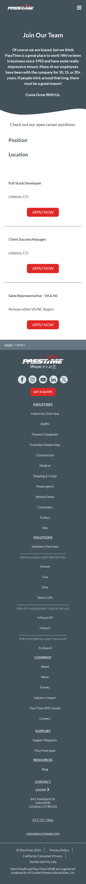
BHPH (45, 424)
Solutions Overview (45, 546)
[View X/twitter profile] (64, 379)
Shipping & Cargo (45, 476)
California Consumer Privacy (42, 856)
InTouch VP (45, 617)
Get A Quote (43, 392)
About (45, 666)
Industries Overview (45, 413)
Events (45, 687)
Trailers (45, 517)
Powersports (45, 486)
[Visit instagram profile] (32, 379)
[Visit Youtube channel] (43, 379)
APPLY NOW (42, 212)
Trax (45, 577)
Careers (45, 718)
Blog (45, 769)
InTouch (45, 628)
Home (8, 345)
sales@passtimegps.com (42, 833)
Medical (45, 465)
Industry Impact (45, 698)
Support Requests (45, 740)
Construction (45, 455)
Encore (45, 566)
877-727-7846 (43, 820)
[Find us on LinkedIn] (53, 379)
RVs (45, 528)
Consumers (45, 507)
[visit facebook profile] (22, 379)
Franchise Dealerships (45, 445)
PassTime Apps (45, 750)
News (45, 677)
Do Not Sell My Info (43, 862)
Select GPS (45, 597)
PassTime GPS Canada (45, 708)
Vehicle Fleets (45, 497)
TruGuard (45, 648)
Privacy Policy (59, 850)
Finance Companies (45, 434)
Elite (45, 587)
